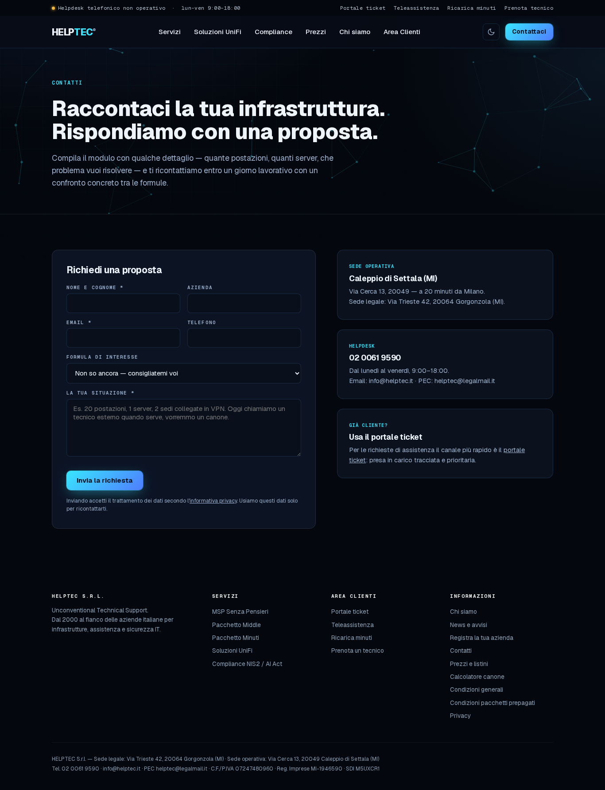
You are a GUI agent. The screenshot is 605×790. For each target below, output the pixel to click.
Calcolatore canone (477, 677)
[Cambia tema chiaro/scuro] (491, 31)
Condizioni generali (476, 689)
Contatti (461, 650)
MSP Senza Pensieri (240, 612)
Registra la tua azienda (481, 638)
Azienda (200, 287)
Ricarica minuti (471, 7)
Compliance (273, 31)
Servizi (170, 31)
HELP (74, 32)
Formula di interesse (102, 357)
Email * (79, 322)
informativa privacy (213, 500)
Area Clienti (402, 31)
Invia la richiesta (105, 480)
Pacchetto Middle (236, 625)
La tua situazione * (100, 393)
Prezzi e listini (469, 664)
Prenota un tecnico (357, 650)
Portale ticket (363, 7)
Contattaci (529, 31)
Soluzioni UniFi (217, 31)
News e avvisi (468, 625)
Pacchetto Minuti (235, 638)
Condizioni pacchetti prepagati (492, 703)
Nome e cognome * (95, 287)
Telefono (201, 322)
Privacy (460, 716)
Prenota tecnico (528, 7)
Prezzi (316, 31)
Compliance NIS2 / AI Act (247, 664)
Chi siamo (354, 31)
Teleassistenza (416, 7)
